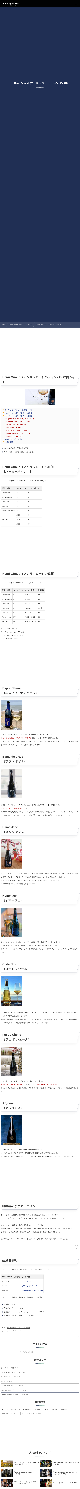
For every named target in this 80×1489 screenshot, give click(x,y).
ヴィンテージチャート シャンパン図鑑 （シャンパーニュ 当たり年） (26, 1463)
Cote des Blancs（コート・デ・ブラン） (12, 1385)
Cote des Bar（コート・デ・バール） (11, 1377)
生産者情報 (9, 442)
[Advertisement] (40, 345)
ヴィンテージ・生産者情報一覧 (9, 1368)
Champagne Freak (11, 3)
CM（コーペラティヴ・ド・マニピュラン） (35, 1413)
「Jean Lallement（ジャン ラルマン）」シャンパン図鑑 (66, 1463)
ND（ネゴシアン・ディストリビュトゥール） (58, 1409)
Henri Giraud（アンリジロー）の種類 (18, 416)
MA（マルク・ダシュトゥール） (11, 1413)
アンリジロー (26, 1281)
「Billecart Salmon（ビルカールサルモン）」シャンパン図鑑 (25, 1482)
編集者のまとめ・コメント (14, 439)
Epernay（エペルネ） (7, 1381)
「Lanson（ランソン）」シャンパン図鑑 (64, 1483)
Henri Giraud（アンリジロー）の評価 (18, 413)
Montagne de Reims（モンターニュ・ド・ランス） (15, 1394)
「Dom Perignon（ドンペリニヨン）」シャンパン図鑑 (26, 1473)
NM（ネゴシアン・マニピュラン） (34, 1409)
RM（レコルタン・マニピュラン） (12, 1409)
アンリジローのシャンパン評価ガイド (18, 410)
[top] (76, 1247)
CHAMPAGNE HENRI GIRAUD (32, 1290)
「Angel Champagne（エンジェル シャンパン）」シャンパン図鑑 (65, 1473)
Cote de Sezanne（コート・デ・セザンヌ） (13, 1372)
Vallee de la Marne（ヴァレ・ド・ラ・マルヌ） (14, 1390)
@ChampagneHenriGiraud (31, 1286)
